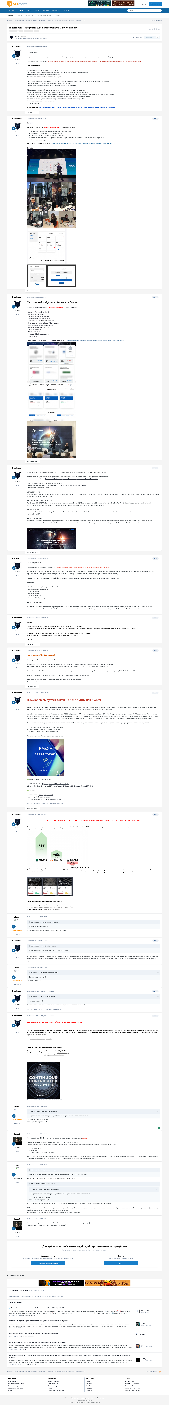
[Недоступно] (45, 757)
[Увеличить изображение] (57, 848)
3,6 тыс (18, 934)
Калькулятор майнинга (15, 1388)
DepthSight (144, 1359)
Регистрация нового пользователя (48, 1263)
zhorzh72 (143, 1334)
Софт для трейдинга (29, 1364)
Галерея (19, 15)
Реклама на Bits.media (132, 1383)
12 (18, 63)
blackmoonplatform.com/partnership (41, 1039)
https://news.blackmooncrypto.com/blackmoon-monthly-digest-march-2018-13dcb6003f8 (95, 340)
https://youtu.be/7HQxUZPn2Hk (54, 1055)
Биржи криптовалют (27, 1337)
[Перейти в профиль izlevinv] (17, 923)
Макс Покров (145, 1310)
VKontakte (89, 1386)
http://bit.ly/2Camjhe (63, 1053)
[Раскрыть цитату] (30, 922)
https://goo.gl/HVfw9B (46, 795)
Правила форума (53, 1381)
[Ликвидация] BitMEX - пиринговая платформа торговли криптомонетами (33, 1333)
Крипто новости (13, 1381)
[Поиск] (159, 10)
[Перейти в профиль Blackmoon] (11, 37)
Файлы (50, 1388)
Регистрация (155, 4)
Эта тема (152, 10)
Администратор (130, 1381)
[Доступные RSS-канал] (160, 1371)
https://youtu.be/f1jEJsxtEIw (52, 909)
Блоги (29, 10)
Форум (21, 10)
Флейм (25, 1349)
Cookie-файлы (99, 1398)
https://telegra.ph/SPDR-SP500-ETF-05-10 (55, 784)
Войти (144, 4)
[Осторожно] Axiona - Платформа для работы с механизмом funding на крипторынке (37, 1342)
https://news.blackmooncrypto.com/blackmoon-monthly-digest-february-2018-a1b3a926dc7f (83, 143)
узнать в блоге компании (52, 707)
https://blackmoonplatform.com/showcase (74, 485)
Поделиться (138, 37)
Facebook (89, 1383)
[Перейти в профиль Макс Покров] (138, 1311)
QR (99, 1402)
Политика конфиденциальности (82, 1398)
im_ (17, 1165)
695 (18, 1182)
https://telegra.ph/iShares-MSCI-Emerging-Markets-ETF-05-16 (73, 786)
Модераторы (30, 15)
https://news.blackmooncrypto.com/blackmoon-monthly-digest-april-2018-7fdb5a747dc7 (91, 578)
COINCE (143, 1323)
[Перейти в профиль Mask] (138, 1346)
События (37, 10)
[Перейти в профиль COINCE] (138, 1324)
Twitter (88, 1381)
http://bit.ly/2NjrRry (69, 907)
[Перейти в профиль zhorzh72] (138, 1335)
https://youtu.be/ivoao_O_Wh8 (55, 799)
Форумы (10, 15)
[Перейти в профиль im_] (17, 1171)
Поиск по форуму (53, 1386)
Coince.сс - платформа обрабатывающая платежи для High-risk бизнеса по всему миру (38, 1321)
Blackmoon (23, 36)
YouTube (89, 1390)
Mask (142, 1345)
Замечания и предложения (56, 1390)
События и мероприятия (132, 1390)
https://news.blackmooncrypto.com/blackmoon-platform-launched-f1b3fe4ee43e (71, 479)
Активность (56, 10)
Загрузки (46, 10)
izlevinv (17, 917)
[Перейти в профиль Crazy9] (17, 1141)
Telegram (89, 1388)
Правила (66, 10)
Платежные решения (28, 1315)
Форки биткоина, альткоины (37, 38)
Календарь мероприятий (16, 1386)
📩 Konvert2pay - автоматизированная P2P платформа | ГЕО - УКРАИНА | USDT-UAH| (37, 1308)
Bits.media (12, 10)
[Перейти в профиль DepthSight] (138, 1360)
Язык (67, 1398)
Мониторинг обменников (16, 1383)
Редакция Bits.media (131, 1386)
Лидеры (57, 15)
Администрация (53, 1383)
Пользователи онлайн (44, 15)
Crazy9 (17, 1134)
